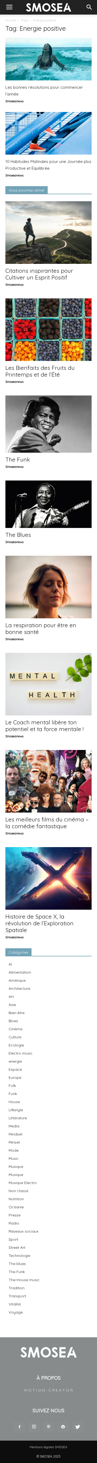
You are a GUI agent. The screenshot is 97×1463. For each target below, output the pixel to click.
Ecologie (16, 1045)
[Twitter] (77, 1427)
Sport (13, 1239)
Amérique (17, 980)
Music (14, 1158)
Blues (13, 1020)
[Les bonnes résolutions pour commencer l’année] (48, 59)
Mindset (15, 1134)
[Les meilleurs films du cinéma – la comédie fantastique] (48, 781)
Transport (17, 1296)
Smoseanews (14, 101)
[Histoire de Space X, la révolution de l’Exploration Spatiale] (48, 878)
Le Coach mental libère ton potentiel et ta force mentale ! (44, 725)
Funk (13, 1093)
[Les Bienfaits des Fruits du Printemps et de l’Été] (48, 329)
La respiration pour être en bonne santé (40, 628)
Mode (14, 1150)
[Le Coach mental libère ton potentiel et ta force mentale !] (48, 684)
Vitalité (15, 1304)
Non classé (18, 1190)
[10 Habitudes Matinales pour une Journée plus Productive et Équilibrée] (48, 133)
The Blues (18, 534)
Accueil (10, 20)
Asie (12, 1004)
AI (10, 964)
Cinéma (15, 1029)
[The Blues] (48, 504)
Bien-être (17, 1012)
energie (15, 1061)
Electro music (21, 1053)
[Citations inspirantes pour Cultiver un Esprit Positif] (48, 232)
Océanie (16, 1207)
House (14, 1101)
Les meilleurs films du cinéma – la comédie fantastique (47, 823)
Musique (16, 1166)
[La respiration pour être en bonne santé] (48, 587)
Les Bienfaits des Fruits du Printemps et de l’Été (40, 371)
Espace (15, 1069)
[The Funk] (48, 424)
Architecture (19, 988)
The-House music (24, 1279)
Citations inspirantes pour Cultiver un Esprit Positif (39, 274)
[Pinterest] (48, 1427)
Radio (14, 1223)
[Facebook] (19, 1427)
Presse (14, 1215)
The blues (17, 1263)
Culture (15, 1037)
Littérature (18, 1118)
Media (14, 1126)
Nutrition (16, 1198)
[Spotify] (63, 1427)
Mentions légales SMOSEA (48, 1447)
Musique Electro (23, 1182)
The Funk (17, 459)
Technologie (19, 1255)
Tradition (17, 1287)
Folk (12, 1085)
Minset (14, 1142)
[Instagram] (34, 1426)
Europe (15, 1077)
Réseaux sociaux (24, 1231)
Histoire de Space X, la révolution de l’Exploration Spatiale (39, 923)
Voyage (16, 1312)
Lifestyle (16, 1109)
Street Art (17, 1247)
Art (11, 996)
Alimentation (20, 972)
